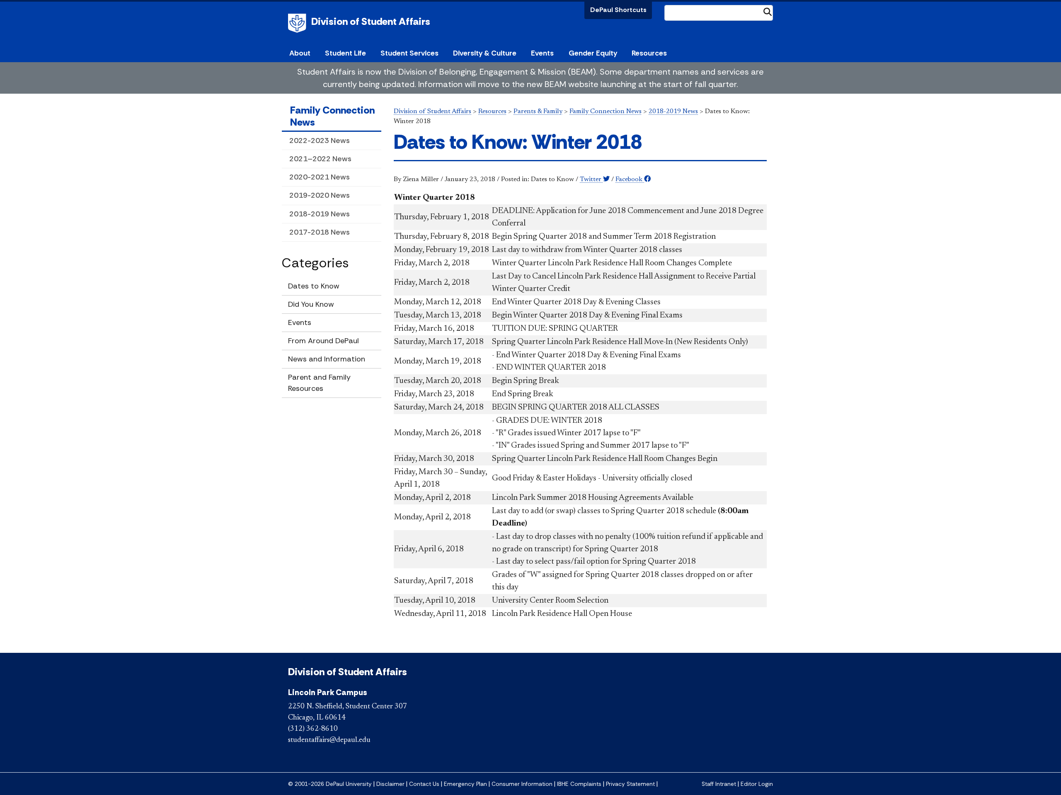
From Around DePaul (323, 341)
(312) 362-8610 (313, 729)
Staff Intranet (719, 784)
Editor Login (757, 784)
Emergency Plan (465, 784)
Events (542, 53)
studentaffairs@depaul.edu (329, 740)
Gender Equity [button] (593, 53)
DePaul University (298, 23)
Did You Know (311, 304)
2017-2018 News (319, 232)
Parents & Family (538, 111)
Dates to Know (313, 286)
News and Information (326, 359)
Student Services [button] (409, 53)
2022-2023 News (319, 140)
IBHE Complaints (579, 784)
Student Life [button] (345, 53)
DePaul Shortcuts (618, 9)
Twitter (591, 179)
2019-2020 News (319, 195)
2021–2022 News (320, 159)
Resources (492, 111)
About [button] (299, 53)
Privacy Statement (630, 784)
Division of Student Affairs (370, 21)
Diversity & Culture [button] (484, 53)
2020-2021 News (319, 177)
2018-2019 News (319, 214)
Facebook (629, 179)
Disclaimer (390, 784)
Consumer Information (522, 784)
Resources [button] (649, 53)
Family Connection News (332, 116)
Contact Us (424, 784)
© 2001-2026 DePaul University (330, 784)
